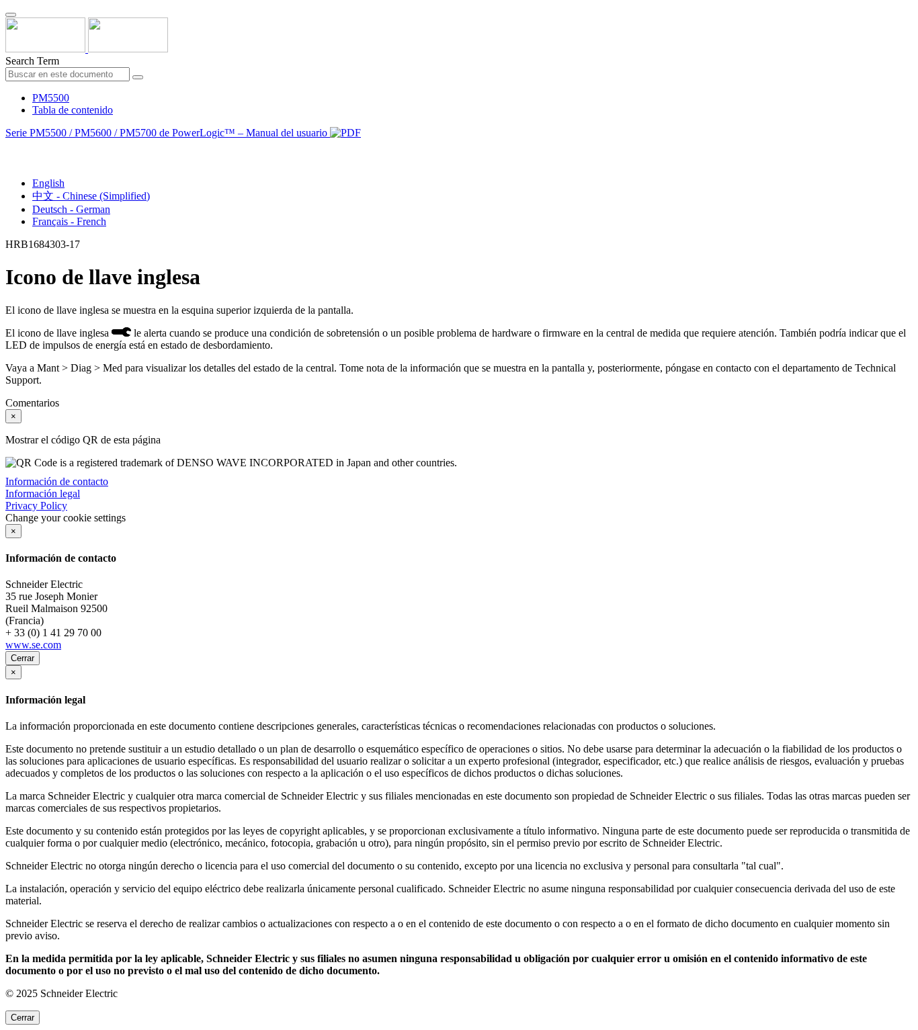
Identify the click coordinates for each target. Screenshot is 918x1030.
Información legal (42, 493)
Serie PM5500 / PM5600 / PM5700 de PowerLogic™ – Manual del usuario (167, 132)
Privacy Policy (36, 505)
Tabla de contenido (72, 110)
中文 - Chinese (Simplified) (91, 196)
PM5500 (50, 97)
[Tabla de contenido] (10, 148)
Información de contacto (56, 481)
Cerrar (22, 658)
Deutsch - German (71, 209)
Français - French (69, 221)
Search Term (32, 61)
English (48, 183)
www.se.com (33, 644)
